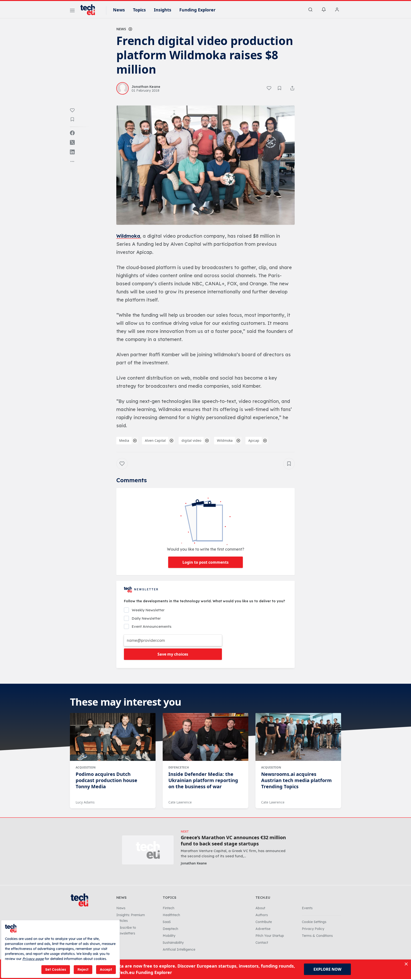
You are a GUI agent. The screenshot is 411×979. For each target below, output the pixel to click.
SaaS (167, 922)
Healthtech (171, 915)
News (119, 10)
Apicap (253, 440)
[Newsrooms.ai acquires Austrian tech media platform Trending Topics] (298, 737)
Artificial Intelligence (179, 949)
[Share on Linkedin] (72, 152)
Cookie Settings (314, 922)
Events (307, 908)
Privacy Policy (313, 929)
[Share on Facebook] (72, 133)
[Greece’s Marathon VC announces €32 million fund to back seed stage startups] (148, 849)
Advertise (262, 929)
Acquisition (86, 767)
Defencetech (178, 767)
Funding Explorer (197, 10)
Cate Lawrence (180, 802)
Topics (139, 10)
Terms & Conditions (317, 936)
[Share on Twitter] (72, 142)
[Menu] (72, 11)
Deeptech (170, 929)
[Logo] (89, 9)
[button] (205, 165)
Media (124, 440)
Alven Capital (155, 440)
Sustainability (173, 942)
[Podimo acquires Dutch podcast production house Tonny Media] (113, 737)
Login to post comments (205, 562)
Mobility (169, 936)
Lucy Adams (85, 802)
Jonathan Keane (194, 863)
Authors (261, 915)
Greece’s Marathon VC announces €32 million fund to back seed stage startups (233, 840)
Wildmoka (128, 236)
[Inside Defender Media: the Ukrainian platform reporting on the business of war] (205, 737)
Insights (162, 10)
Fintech (168, 908)
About (260, 908)
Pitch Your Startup (269, 936)
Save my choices (172, 654)
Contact (261, 942)
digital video (191, 440)
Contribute (263, 922)
